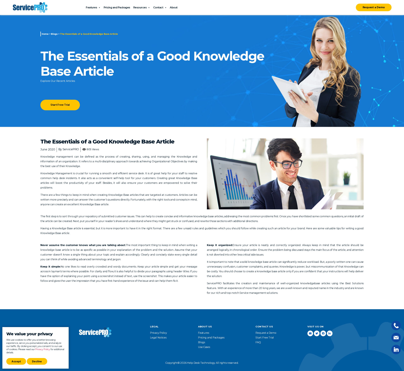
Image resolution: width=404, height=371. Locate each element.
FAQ (258, 342)
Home (45, 34)
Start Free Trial (60, 104)
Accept (16, 361)
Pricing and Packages (117, 7)
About (174, 7)
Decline (37, 361)
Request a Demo (374, 7)
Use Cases (204, 347)
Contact (158, 7)
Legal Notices (158, 337)
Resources (140, 7)
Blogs (54, 34)
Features (91, 7)
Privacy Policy (42, 349)
